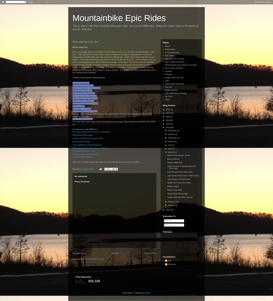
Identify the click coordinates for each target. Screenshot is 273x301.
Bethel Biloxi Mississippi (83, 135)
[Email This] (105, 169)
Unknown (171, 264)
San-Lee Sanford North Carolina (86, 154)
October (171, 134)
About (167, 46)
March (171, 152)
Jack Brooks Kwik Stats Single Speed (183, 176)
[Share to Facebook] (113, 169)
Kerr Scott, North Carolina (83, 85)
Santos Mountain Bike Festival (180, 197)
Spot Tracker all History (175, 62)
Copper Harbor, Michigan (83, 119)
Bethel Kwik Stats (174, 190)
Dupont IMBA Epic (175, 163)
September (173, 138)
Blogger (147, 293)
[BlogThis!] (108, 169)
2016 (168, 120)
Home (115, 253)
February (172, 202)
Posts (169, 221)
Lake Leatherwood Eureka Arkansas (87, 145)
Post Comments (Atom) (94, 259)
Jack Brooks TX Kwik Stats (178, 179)
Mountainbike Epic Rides (119, 18)
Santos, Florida (79, 106)
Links (167, 81)
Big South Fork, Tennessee (84, 93)
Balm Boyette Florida (81, 142)
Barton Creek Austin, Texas (178, 155)
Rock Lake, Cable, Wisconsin (85, 96)
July (170, 145)
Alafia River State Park (174, 84)
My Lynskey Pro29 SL (174, 68)
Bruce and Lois (173, 159)
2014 (168, 127)
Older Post (150, 253)
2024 (168, 117)
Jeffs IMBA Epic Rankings (176, 93)
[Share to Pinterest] (116, 169)
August (171, 141)
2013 (168, 210)
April (170, 149)
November (172, 131)
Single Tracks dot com (174, 78)
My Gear (168, 96)
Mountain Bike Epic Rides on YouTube (181, 65)
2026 (168, 110)
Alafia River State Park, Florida (85, 103)
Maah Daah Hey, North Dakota (85, 111)
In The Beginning (172, 52)
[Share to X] (111, 169)
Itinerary (168, 74)
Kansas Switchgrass (81, 83)
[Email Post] (100, 169)
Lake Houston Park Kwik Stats (180, 172)
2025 (168, 113)
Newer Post (79, 253)
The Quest (169, 56)
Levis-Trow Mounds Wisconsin (85, 98)
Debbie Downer (171, 90)
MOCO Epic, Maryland (82, 109)
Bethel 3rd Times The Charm (179, 183)
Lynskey (168, 71)
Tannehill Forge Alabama (83, 157)
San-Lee (168, 87)
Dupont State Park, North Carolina (87, 88)
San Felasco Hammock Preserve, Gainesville (91, 132)
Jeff (169, 261)
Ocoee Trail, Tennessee (82, 90)
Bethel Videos (173, 186)
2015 (168, 124)
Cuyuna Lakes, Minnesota (83, 101)
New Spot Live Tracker (174, 59)
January (171, 205)
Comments (171, 225)
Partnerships (170, 49)
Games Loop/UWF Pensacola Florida (88, 138)
